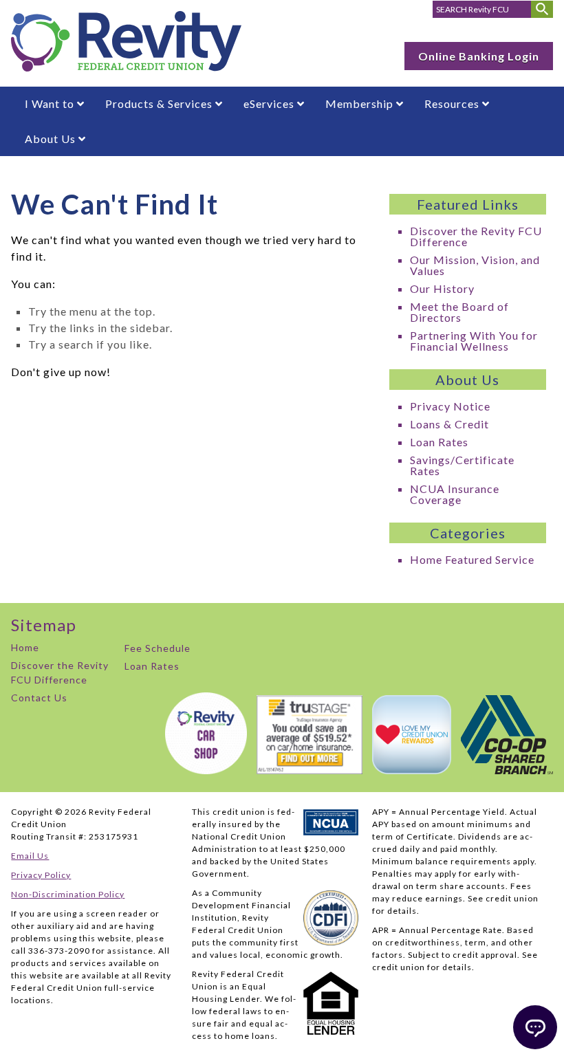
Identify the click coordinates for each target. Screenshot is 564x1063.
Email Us (30, 856)
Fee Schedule (157, 648)
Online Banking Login (478, 56)
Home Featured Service (472, 559)
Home (25, 647)
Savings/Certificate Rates (462, 465)
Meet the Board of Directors (459, 312)
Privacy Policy (41, 875)
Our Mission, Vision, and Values (475, 265)
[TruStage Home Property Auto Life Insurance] (306, 769)
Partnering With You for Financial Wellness (474, 341)
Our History (442, 288)
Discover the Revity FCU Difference (476, 236)
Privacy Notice (450, 406)
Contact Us (39, 697)
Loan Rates (439, 441)
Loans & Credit (449, 423)
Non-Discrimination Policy (67, 894)
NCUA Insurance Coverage (454, 494)
